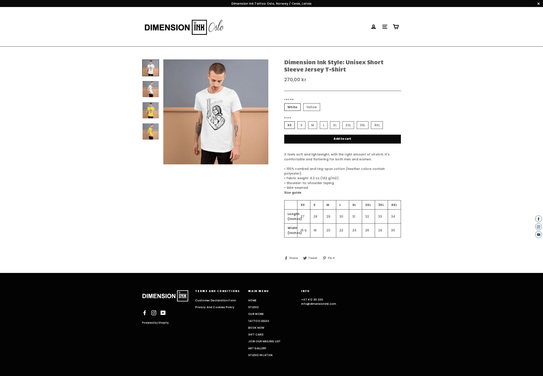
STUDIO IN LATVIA (260, 355)
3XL (362, 125)
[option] (215, 111)
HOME (252, 300)
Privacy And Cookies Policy (214, 307)
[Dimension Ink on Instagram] (153, 312)
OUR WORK (256, 314)
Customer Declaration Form (215, 300)
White (292, 107)
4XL (377, 125)
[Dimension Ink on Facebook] (144, 312)
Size (287, 118)
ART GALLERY (257, 348)
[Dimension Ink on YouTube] (163, 312)
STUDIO (253, 307)
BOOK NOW (256, 328)
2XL (348, 125)
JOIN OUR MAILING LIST (264, 341)
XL (335, 125)
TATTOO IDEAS (258, 321)
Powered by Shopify (155, 322)
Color (289, 99)
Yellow (311, 107)
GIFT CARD (255, 335)
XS (289, 125)
